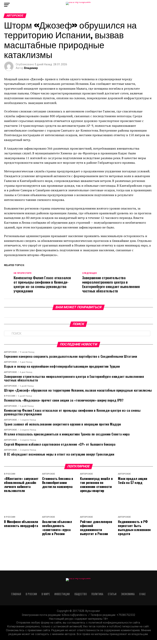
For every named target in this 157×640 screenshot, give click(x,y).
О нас (142, 594)
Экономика (128, 594)
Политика (97, 594)
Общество (80, 594)
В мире (46, 594)
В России (31, 594)
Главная (16, 594)
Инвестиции (62, 594)
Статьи (112, 594)
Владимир (31, 68)
